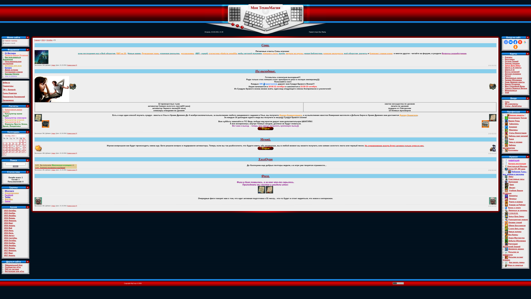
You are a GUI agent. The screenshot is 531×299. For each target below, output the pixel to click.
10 (4, 146)
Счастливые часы (516, 179)
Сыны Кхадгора (10, 93)
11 (7, 146)
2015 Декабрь (10, 216)
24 (4, 151)
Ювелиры (513, 130)
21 (17, 149)
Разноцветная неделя (518, 220)
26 (11, 151)
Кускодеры (513, 150)
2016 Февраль (10, 221)
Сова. (265, 45)
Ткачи (511, 139)
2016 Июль (9, 233)
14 (17, 146)
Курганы (508, 57)
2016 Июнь (9, 231)
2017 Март (8, 253)
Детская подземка (513, 74)
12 (11, 146)
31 (4, 154)
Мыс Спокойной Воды (515, 86)
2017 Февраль (10, 250)
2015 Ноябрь (9, 213)
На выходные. (265, 71)
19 (11, 149)
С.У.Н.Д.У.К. (513, 213)
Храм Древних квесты (515, 82)
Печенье (512, 199)
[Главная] (233, 23)
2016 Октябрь (10, 240)
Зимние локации (512, 63)
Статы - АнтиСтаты (513, 106)
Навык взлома (514, 232)
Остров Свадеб (511, 61)
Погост (508, 76)
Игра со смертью (515, 265)
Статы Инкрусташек (518, 133)
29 (21, 151)
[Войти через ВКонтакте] (511, 42)
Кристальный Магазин (517, 166)
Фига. (265, 176)
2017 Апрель (9, 255)
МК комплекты (511, 104)
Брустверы (510, 59)
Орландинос (8, 100)
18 (7, 149)
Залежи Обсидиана (513, 80)
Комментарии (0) (72, 65)
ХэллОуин (265, 159)
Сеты (507, 102)
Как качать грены (517, 262)
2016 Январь (9, 218)
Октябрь (49, 40)
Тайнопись (514, 124)
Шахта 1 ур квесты (513, 68)
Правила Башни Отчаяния (16, 55)
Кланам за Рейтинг (517, 205)
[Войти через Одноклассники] (515, 47)
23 (24, 149)
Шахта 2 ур (510, 70)
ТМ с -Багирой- (9, 90)
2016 (43, 40)
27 (14, 151)
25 (7, 151)
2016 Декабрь (10, 245)
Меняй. (265, 139)
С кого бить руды (516, 229)
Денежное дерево (516, 249)
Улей (507, 92)
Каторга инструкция (517, 164)
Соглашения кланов (14, 72)
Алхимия (513, 127)
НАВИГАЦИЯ (513, 161)
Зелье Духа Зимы (512, 66)
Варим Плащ (514, 121)
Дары (510, 177)
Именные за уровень (517, 210)
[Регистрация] (242, 26)
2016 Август (9, 235)
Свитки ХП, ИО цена (516, 169)
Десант (512, 188)
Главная (37, 40)
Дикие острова (11, 70)
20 (14, 149)
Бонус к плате (514, 208)
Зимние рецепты (516, 115)
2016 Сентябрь (10, 238)
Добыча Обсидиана (517, 241)
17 (4, 149)
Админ (53, 65)
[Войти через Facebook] (515, 42)
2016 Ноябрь (9, 243)
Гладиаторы (8, 86)
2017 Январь (9, 248)
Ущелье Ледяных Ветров (516, 88)
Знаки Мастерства (516, 238)
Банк (512, 185)
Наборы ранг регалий (518, 136)
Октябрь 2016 (10, 136)
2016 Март (8, 223)
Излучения (513, 182)
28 (17, 151)
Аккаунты (513, 196)
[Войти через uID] (506, 42)
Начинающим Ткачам (517, 118)
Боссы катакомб (512, 72)
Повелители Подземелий (14, 97)
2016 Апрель (9, 226)
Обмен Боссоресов (517, 226)
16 (24, 146)
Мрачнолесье (511, 90)
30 (24, 151)
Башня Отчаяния (512, 84)
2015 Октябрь (10, 211)
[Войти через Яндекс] (520, 42)
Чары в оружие (515, 142)
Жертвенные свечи (513, 78)
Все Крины (513, 235)
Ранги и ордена (516, 202)
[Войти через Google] (525, 42)
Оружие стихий (515, 222)
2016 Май (8, 228)
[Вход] (237, 25)
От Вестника (10, 53)
